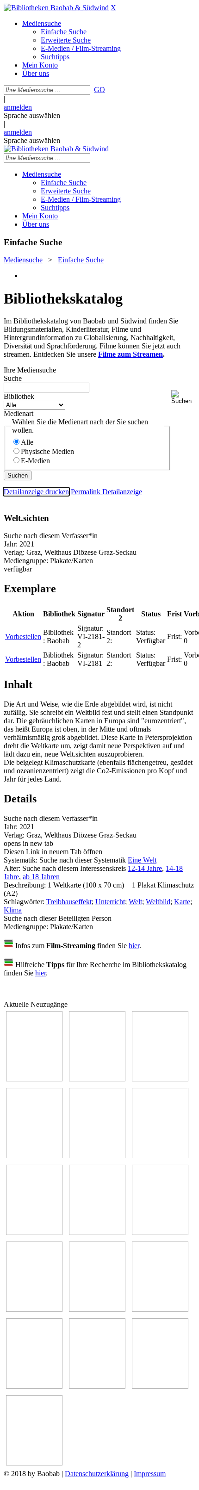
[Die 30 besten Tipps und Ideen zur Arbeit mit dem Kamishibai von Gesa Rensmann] (34, 1079)
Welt (135, 902)
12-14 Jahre (145, 868)
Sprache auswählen (32, 115)
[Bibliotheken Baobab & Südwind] (56, 8)
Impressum (150, 1474)
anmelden (18, 107)
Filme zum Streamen (130, 354)
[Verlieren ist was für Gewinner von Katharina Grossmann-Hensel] (160, 1156)
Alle (27, 442)
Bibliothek (19, 396)
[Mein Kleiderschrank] (160, 1386)
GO (99, 89)
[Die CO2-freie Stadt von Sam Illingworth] (160, 1079)
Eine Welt (142, 860)
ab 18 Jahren (41, 877)
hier (134, 946)
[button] (183, 397)
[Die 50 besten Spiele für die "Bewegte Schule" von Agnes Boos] (160, 1309)
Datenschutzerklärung (97, 1474)
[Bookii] (34, 1232)
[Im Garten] (160, 1232)
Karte (182, 902)
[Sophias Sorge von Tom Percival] (97, 1156)
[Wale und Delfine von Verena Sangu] (34, 1156)
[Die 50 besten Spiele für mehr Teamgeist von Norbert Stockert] (34, 1309)
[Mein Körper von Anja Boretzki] (97, 1386)
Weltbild (158, 902)
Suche (13, 378)
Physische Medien (47, 451)
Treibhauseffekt (69, 902)
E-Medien (35, 461)
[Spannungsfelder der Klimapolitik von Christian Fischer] (97, 1079)
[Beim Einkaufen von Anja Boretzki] (34, 1463)
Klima (13, 910)
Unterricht (110, 902)
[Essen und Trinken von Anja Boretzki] (34, 1386)
